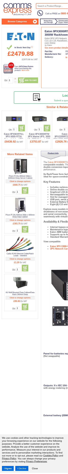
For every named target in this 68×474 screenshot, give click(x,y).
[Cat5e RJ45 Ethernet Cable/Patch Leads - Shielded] (20, 244)
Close (35, 468)
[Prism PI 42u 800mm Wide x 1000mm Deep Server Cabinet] (20, 166)
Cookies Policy (50, 455)
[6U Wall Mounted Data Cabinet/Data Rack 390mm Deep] (20, 283)
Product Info (50, 153)
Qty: (6, 80)
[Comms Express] (18, 15)
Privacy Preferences (36, 461)
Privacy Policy (9, 458)
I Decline (21, 468)
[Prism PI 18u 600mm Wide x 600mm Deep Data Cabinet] (20, 205)
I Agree (8, 468)
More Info (25, 70)
